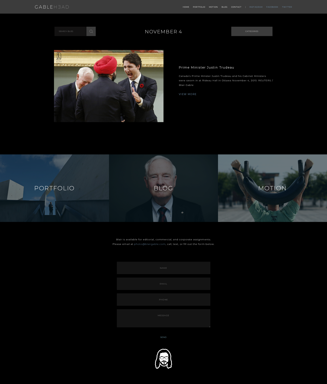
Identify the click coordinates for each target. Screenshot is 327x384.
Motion (213, 7)
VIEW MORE (188, 94)
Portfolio (199, 7)
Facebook (272, 7)
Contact (236, 7)
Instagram (256, 7)
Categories (251, 31)
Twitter (287, 7)
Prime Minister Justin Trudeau (206, 67)
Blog (225, 7)
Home (186, 7)
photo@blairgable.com (150, 244)
